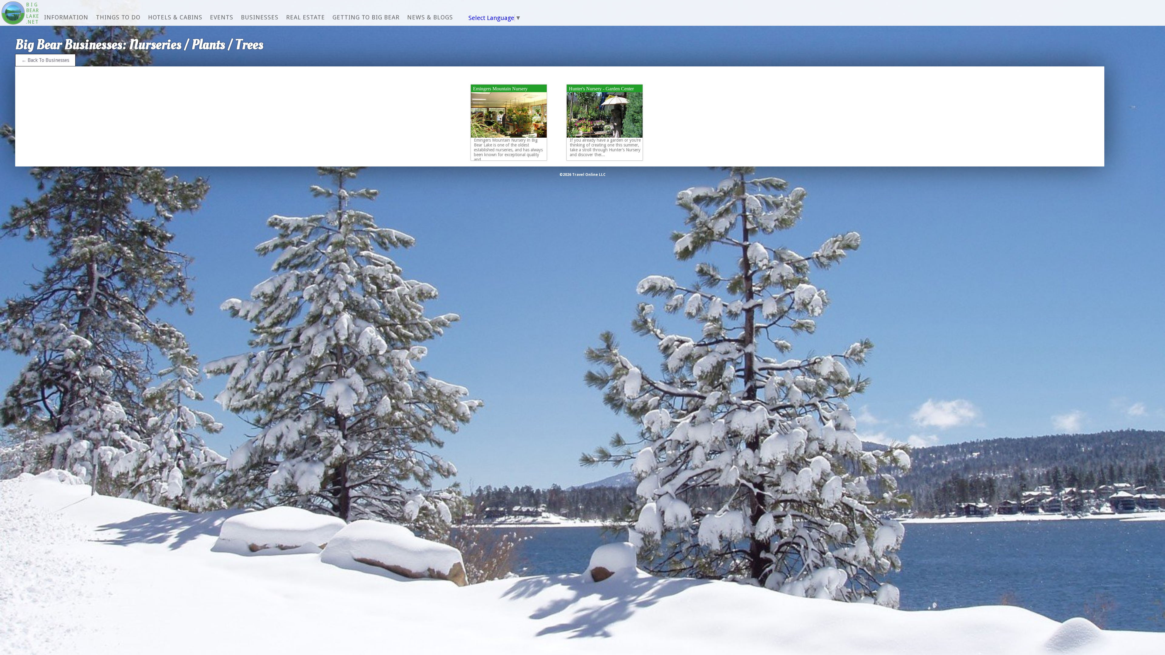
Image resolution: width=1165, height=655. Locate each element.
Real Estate (305, 17)
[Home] (13, 14)
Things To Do (118, 17)
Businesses (260, 17)
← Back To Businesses (45, 60)
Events (221, 17)
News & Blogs (430, 17)
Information (66, 17)
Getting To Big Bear (366, 17)
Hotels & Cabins (175, 17)
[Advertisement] (1139, 139)
